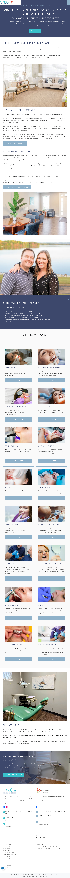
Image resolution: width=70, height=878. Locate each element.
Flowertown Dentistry (47, 816)
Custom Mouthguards (14, 644)
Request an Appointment (13, 775)
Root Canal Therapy (46, 446)
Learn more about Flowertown (17, 187)
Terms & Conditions (27, 876)
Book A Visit (35, 30)
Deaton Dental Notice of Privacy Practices (47, 846)
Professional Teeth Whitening (10, 861)
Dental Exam (6, 838)
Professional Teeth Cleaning (50, 367)
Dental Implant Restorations (50, 564)
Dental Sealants (44, 407)
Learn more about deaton (15, 143)
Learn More (18, 380)
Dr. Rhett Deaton (11, 134)
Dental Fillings (44, 487)
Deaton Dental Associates (43, 838)
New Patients (39, 842)
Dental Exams (10, 367)
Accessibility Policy (43, 876)
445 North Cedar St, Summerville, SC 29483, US (52, 812)
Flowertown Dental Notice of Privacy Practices (48, 848)
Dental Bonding (11, 446)
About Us (38, 836)
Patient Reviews (40, 844)
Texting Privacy (35, 876)
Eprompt (57, 874)
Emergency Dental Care (47, 644)
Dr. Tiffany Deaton (44, 180)
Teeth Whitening (12, 605)
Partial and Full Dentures (48, 525)
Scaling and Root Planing (16, 407)
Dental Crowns (11, 525)
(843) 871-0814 (42, 818)
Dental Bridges (11, 564)
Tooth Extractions (13, 487)
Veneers (41, 605)
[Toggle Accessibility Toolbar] (3, 868)
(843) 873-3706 (9, 820)
